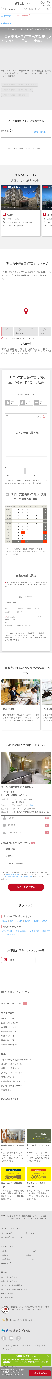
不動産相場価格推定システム (13, 1081)
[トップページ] (19, 3)
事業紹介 (29, 1255)
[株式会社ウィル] (2, 29)
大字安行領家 (7, 931)
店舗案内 (4, 1251)
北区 (12, 921)
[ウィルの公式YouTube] (12, 1339)
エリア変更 (6, 16)
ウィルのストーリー (10, 1349)
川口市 (4, 921)
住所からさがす (7, 1018)
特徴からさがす (7, 1036)
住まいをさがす (7, 1233)
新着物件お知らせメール (11, 1064)
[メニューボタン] (3, 3)
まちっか (24, 1346)
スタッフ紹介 (31, 1251)
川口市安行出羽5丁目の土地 (14, 95)
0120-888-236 (14, 795)
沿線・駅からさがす (9, 1023)
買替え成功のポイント (10, 1077)
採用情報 (5, 1263)
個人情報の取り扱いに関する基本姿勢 (18, 876)
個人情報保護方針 (12, 874)
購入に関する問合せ (9, 1099)
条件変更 (5, 23)
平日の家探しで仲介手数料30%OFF (16, 1060)
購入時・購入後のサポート (12, 1086)
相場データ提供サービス (11, 1068)
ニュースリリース (33, 1259)
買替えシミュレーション (11, 1073)
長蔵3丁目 (46, 931)
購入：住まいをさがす (15, 991)
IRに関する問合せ (8, 1297)
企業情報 (4, 1255)
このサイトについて (9, 1367)
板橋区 (28, 921)
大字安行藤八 (21, 931)
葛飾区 (45, 921)
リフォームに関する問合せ (11, 1285)
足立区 (20, 921)
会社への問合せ (7, 1293)
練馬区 (37, 921)
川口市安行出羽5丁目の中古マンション (18, 85)
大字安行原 (35, 931)
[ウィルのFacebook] (4, 1339)
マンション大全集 (10, 1346)
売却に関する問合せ (9, 1281)
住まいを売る (31, 1233)
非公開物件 (5, 1372)
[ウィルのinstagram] (18, 1338)
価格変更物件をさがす (10, 1044)
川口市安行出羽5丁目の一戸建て (16, 90)
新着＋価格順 (40, 132)
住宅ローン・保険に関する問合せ (14, 1289)
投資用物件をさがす (9, 1031)
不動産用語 (6, 1090)
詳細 (31, 805)
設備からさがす (7, 1040)
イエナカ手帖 (38, 1346)
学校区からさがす (8, 1027)
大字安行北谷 (9, 934)
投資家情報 (5, 1259)
